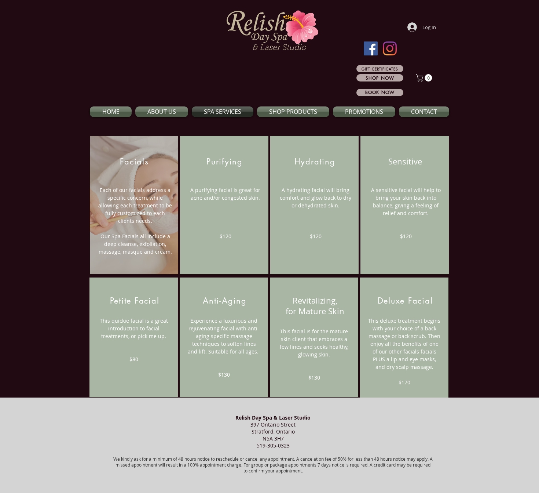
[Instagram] (390, 48)
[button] (425, 77)
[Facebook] (371, 48)
